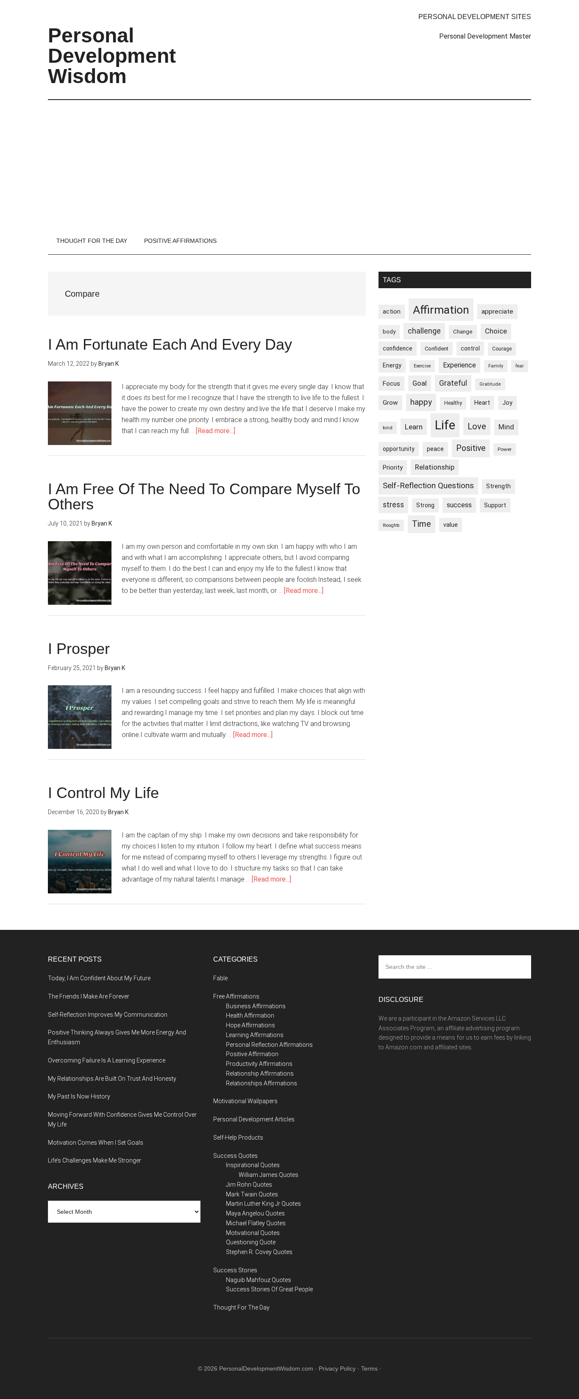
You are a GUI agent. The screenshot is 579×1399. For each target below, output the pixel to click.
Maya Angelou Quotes (255, 1213)
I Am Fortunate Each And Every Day (170, 344)
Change (463, 331)
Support (495, 505)
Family (495, 366)
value (450, 524)
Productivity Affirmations (259, 1063)
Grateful (453, 383)
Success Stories (235, 1270)
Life (445, 425)
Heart (482, 402)
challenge (424, 331)
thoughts (391, 525)
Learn (414, 427)
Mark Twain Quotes (252, 1194)
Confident (436, 348)
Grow (390, 402)
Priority (393, 467)
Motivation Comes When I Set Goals (95, 1142)
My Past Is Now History (79, 1096)
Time (421, 524)
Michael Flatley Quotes (256, 1223)
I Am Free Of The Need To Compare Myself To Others (204, 496)
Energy (392, 365)
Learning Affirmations (255, 1035)
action (392, 311)
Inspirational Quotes (253, 1165)
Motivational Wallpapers (245, 1101)
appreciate (497, 311)
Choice (496, 331)
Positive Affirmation (252, 1054)
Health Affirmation (250, 1015)
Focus (391, 383)
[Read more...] (215, 431)
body (389, 331)
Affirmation (441, 309)
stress (393, 505)
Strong (425, 505)
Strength (498, 486)
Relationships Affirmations (261, 1083)
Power (505, 449)
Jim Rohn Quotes (249, 1184)
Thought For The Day (241, 1307)
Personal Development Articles (254, 1119)
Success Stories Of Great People (269, 1289)
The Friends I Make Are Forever (88, 996)
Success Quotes (235, 1155)
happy (421, 402)
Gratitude (490, 384)
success (459, 505)
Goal (419, 383)
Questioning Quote (251, 1242)
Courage (502, 349)
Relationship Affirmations (260, 1073)
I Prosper (79, 648)
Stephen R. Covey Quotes (259, 1252)
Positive (470, 448)
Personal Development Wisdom (112, 55)
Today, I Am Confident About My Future (99, 978)
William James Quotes (268, 1174)
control (470, 348)
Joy (507, 402)
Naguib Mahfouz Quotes (258, 1280)
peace (435, 449)
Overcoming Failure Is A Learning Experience (106, 1060)
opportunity (399, 448)
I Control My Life (103, 792)
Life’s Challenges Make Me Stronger (94, 1160)
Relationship (434, 467)
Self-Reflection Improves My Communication (107, 1014)
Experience (459, 365)
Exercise (422, 366)
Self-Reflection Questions (428, 485)
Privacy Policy (337, 1368)
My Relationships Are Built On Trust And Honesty (112, 1078)
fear (519, 366)
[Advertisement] (289, 163)
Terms (369, 1368)
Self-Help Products (238, 1137)
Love (477, 426)
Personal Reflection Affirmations (269, 1044)
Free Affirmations (236, 996)
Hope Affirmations (250, 1025)
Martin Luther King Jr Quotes (263, 1203)
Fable (220, 978)
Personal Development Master (485, 36)
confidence (397, 348)
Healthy (453, 403)
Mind (506, 427)
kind (387, 428)
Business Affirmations (256, 1006)
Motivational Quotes (253, 1232)
